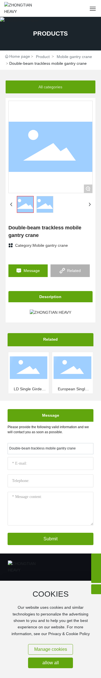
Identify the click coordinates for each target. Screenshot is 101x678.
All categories (50, 87)
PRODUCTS (50, 33)
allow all (50, 662)
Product (43, 56)
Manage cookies (50, 649)
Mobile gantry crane (74, 56)
